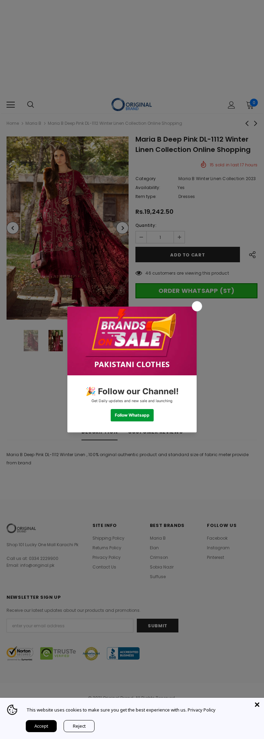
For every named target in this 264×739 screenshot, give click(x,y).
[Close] (257, 704)
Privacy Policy (202, 710)
